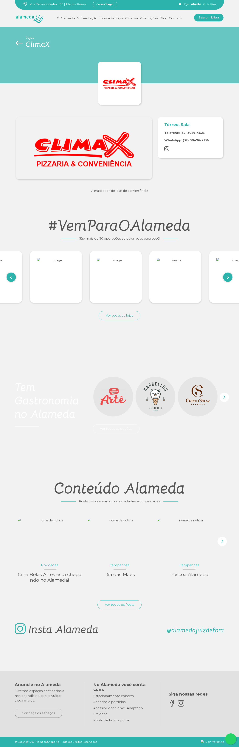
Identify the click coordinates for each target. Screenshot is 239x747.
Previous (11, 277)
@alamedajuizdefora (195, 630)
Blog (163, 18)
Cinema (131, 18)
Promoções (148, 18)
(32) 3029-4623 (193, 133)
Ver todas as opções (116, 428)
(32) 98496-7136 (196, 140)
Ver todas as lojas (119, 315)
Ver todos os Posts (119, 604)
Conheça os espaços (38, 713)
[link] (30, 18)
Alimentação (87, 18)
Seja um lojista (209, 17)
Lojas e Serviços (111, 18)
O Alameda (66, 18)
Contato (175, 18)
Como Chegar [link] (105, 4)
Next (227, 277)
